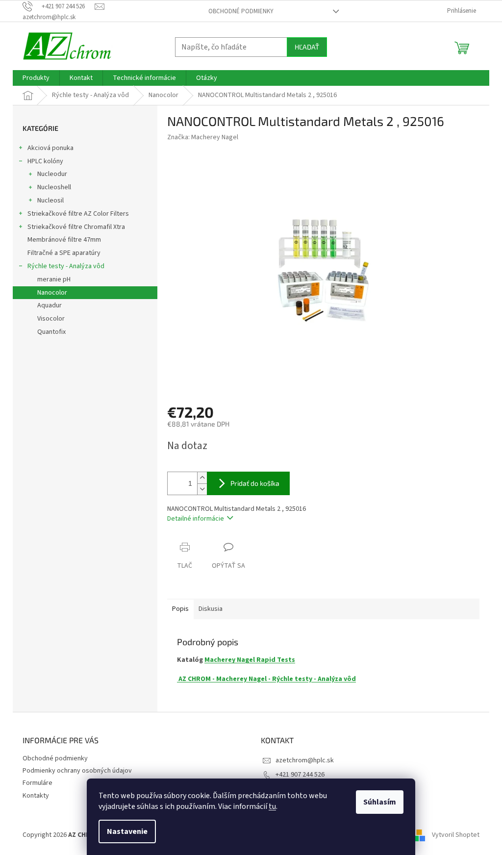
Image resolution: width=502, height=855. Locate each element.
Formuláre (37, 783)
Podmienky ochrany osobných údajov (77, 771)
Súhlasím (379, 802)
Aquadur (49, 305)
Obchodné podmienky (241, 11)
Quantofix (51, 332)
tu (272, 806)
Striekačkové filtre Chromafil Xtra (76, 227)
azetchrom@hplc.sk (305, 760)
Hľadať (307, 47)
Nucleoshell (54, 187)
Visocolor (51, 319)
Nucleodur (52, 174)
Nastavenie (127, 831)
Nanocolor (52, 293)
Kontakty (36, 796)
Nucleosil (50, 200)
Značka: (202, 137)
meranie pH (54, 279)
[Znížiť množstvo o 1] (202, 489)
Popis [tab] (180, 609)
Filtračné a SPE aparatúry (63, 253)
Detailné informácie (195, 519)
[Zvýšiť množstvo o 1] (202, 477)
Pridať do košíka (254, 483)
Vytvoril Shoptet (455, 835)
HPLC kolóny (45, 161)
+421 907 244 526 (300, 775)
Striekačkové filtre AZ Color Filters (78, 214)
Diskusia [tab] (211, 609)
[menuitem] (36, 78)
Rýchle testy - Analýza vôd (65, 266)
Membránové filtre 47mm (64, 240)
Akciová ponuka (50, 148)
